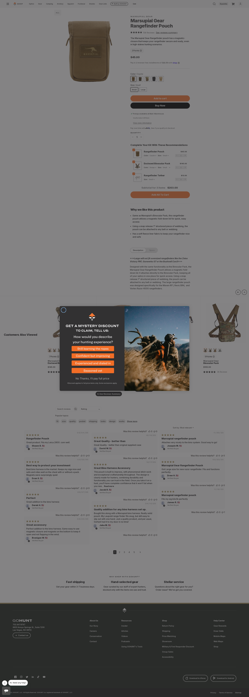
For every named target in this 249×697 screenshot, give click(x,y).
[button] (92, 349)
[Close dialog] (63, 310)
